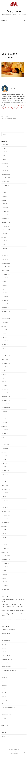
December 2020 (5, 396)
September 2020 (5, 407)
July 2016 (3, 570)
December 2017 (5, 511)
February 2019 (5, 470)
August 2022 (4, 322)
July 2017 (3, 530)
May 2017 (3, 537)
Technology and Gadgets (8, 707)
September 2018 (5, 489)
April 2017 (3, 541)
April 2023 (4, 292)
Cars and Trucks (5, 633)
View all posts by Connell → (15, 108)
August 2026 (4, 144)
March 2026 (4, 163)
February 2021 (5, 389)
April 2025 (4, 204)
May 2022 (3, 333)
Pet (2, 681)
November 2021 (5, 355)
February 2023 (5, 300)
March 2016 (4, 585)
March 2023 (4, 296)
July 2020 (3, 415)
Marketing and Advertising (8, 670)
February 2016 (5, 589)
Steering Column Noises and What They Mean (13, 619)
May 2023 (4, 289)
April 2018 (3, 496)
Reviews (3, 692)
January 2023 (4, 304)
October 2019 (5, 444)
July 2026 (3, 148)
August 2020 (4, 411)
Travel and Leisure (6, 711)
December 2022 (5, 307)
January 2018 (4, 507)
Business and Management (8, 629)
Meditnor (14, 11)
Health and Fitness (6, 659)
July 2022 (3, 326)
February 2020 (5, 433)
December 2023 (5, 263)
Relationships (5, 688)
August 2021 (4, 367)
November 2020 (5, 400)
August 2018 (4, 493)
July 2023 (3, 281)
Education (4, 637)
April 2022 (4, 337)
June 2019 (4, 455)
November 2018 (5, 481)
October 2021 (5, 359)
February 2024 (5, 255)
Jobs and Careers (6, 666)
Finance (3, 651)
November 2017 (5, 515)
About (3, 729)
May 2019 (3, 459)
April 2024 (4, 248)
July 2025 (3, 192)
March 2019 (4, 467)
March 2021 (4, 385)
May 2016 (3, 578)
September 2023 (5, 274)
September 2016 (5, 563)
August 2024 (4, 233)
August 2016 (4, 567)
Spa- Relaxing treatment (8, 119)
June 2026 (4, 152)
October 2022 (5, 315)
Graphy (21, 752)
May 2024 (4, 244)
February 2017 (5, 548)
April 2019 (4, 463)
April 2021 (3, 381)
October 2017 (5, 518)
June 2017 (3, 533)
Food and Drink (5, 655)
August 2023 (4, 278)
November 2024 (5, 222)
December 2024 (5, 218)
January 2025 (4, 215)
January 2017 (4, 552)
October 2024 (5, 226)
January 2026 (4, 170)
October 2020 (5, 404)
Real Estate (4, 685)
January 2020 (4, 437)
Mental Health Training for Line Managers (12, 610)
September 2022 (5, 318)
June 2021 (3, 374)
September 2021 (5, 363)
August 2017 (4, 526)
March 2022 (4, 341)
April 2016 (4, 581)
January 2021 (4, 392)
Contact (3, 732)
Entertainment (5, 640)
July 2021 (3, 370)
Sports (3, 703)
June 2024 (4, 241)
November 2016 (5, 559)
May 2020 (4, 422)
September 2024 (5, 229)
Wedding (3, 718)
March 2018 (4, 500)
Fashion (3, 644)
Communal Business (10, 106)
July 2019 (3, 452)
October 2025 (5, 181)
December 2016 (5, 556)
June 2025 (4, 196)
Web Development (6, 714)
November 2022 (5, 311)
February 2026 (5, 167)
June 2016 (4, 574)
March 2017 (4, 544)
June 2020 (4, 418)
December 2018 (5, 478)
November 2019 (5, 441)
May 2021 (3, 378)
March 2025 (4, 207)
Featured (3, 648)
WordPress (12, 752)
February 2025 (5, 211)
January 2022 (4, 348)
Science (3, 696)
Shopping (4, 700)
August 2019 (4, 448)
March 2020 (4, 430)
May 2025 (3, 200)
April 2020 (4, 426)
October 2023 (5, 270)
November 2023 (5, 267)
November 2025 (5, 178)
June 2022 (4, 329)
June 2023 (4, 285)
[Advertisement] (14, 36)
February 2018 (5, 504)
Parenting (4, 677)
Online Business (5, 674)
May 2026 (4, 155)
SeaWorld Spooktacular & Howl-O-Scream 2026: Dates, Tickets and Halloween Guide (12, 605)
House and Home (6, 663)
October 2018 (5, 485)
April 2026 (4, 159)
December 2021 (5, 352)
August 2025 (4, 189)
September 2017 (5, 522)
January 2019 (4, 474)
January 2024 (4, 259)
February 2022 (5, 344)
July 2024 (3, 237)
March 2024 (4, 252)
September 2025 (5, 185)
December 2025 (5, 174)
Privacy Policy (5, 736)
